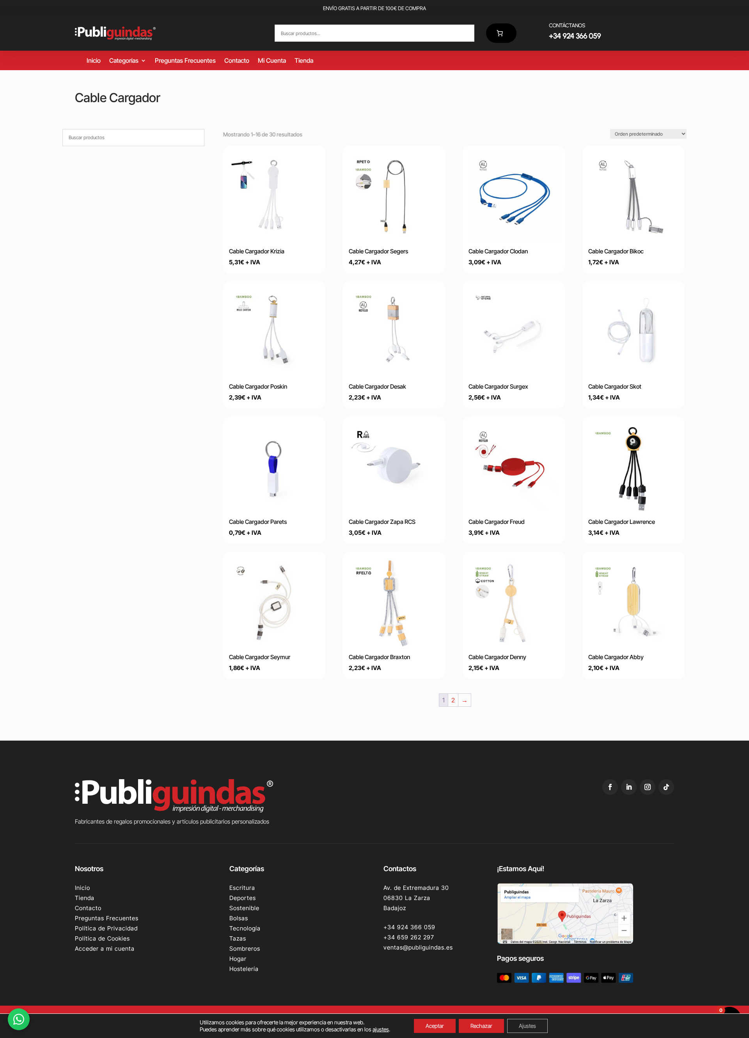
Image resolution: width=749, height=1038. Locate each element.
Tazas (237, 938)
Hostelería (244, 969)
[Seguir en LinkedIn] (629, 787)
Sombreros (244, 948)
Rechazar (481, 1025)
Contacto (236, 61)
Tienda (304, 61)
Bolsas (238, 918)
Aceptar (435, 1025)
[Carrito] (501, 33)
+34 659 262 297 (408, 937)
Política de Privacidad (106, 928)
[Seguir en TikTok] (666, 787)
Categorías (123, 61)
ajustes (381, 1029)
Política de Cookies (102, 938)
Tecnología (245, 928)
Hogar (238, 958)
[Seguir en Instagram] (647, 787)
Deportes (242, 898)
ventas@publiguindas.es (418, 947)
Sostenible (244, 908)
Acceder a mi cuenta (105, 948)
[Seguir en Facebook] (610, 787)
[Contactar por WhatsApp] (19, 1019)
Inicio (94, 61)
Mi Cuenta (272, 61)
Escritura (242, 887)
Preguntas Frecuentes (185, 61)
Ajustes (527, 1025)
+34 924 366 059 (409, 927)
